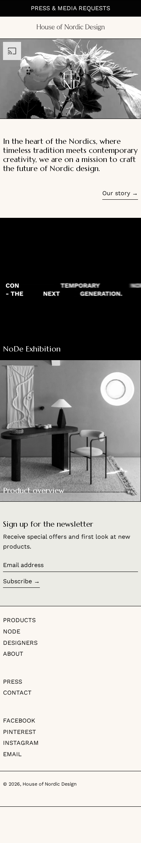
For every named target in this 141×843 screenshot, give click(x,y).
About (13, 653)
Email (12, 754)
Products (19, 620)
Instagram (21, 742)
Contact (17, 692)
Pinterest (19, 731)
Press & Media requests (70, 8)
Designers (20, 642)
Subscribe (17, 581)
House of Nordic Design (50, 784)
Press (12, 681)
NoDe (11, 631)
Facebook (19, 720)
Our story (116, 193)
